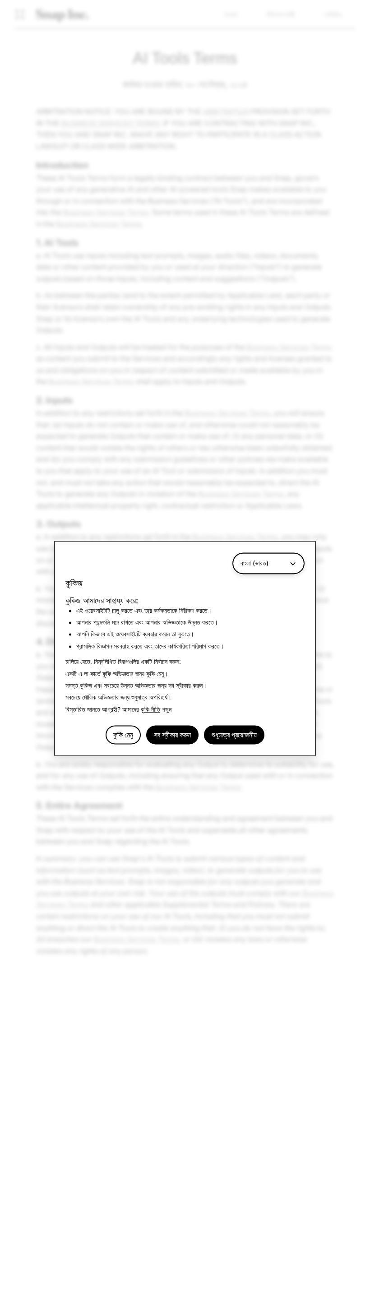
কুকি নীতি (150, 709)
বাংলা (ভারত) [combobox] (254, 563)
